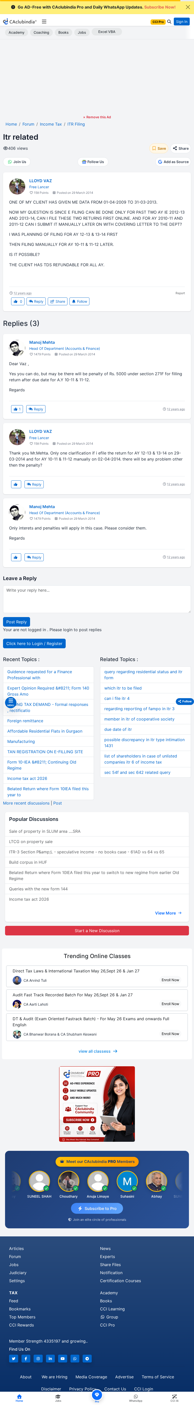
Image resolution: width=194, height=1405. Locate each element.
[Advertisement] (97, 77)
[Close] (188, 7)
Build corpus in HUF (28, 862)
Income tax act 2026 (27, 778)
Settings (17, 1280)
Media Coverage (91, 1376)
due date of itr (118, 729)
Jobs (82, 32)
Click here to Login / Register (34, 643)
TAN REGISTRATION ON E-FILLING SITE (45, 751)
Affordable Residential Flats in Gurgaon (44, 731)
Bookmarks (20, 1308)
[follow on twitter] (13, 1358)
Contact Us (115, 1388)
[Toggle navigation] (44, 21)
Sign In (181, 21)
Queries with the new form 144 (38, 888)
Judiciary (18, 1272)
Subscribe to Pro (101, 1208)
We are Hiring (54, 1376)
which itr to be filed (123, 688)
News (105, 1248)
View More (166, 913)
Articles (16, 1248)
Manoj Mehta (42, 342)
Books (63, 32)
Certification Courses (120, 1280)
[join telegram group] (87, 1358)
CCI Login (143, 1388)
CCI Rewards (21, 1324)
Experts (107, 1256)
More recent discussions (26, 803)
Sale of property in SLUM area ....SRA (45, 831)
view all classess (95, 1051)
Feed (13, 1300)
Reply (38, 301)
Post (57, 803)
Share (60, 301)
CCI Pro (107, 1324)
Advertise (124, 1376)
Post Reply (16, 621)
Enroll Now (170, 980)
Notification (111, 1272)
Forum (15, 1256)
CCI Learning (112, 1308)
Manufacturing (21, 741)
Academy (17, 32)
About (26, 1376)
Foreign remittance (25, 720)
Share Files (110, 1264)
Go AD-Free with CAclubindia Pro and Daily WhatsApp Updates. (97, 7)
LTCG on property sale (31, 841)
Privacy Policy (82, 1388)
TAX (13, 1292)
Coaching (41, 32)
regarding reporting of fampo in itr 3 (139, 708)
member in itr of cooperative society (139, 719)
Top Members (22, 1316)
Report (180, 293)
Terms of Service (158, 1376)
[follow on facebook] (26, 1358)
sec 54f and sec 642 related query (137, 772)
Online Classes (97, 956)
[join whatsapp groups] (75, 1358)
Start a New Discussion (97, 930)
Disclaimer (51, 1388)
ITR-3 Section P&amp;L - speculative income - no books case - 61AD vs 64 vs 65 (86, 851)
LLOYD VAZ (40, 180)
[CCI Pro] (97, 1104)
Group (111, 1316)
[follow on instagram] (38, 1358)
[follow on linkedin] (50, 1358)
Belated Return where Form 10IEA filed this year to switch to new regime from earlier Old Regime (94, 875)
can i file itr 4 (117, 698)
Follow (81, 301)
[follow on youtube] (62, 1358)
